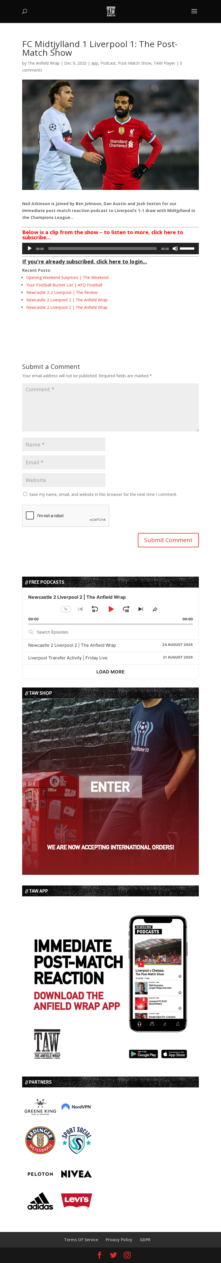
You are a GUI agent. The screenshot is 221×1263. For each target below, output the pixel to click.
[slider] (188, 248)
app (94, 63)
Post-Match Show (134, 63)
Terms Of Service (81, 1239)
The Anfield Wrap (44, 63)
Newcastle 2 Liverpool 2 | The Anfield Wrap (67, 300)
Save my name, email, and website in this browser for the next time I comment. (103, 494)
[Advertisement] (89, 326)
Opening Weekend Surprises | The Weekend (67, 277)
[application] (110, 248)
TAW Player (164, 63)
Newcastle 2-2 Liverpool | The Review (62, 292)
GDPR (145, 1239)
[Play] (30, 248)
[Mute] (175, 248)
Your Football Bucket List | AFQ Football (64, 285)
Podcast (108, 63)
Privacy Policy (119, 1239)
